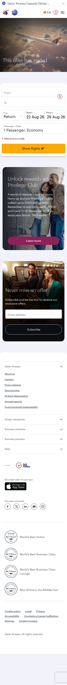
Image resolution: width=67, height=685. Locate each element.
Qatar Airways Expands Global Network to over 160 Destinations (29, 3)
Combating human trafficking (41, 616)
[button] (47, 12)
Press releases (13, 384)
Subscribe (33, 329)
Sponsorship (12, 390)
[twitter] (16, 506)
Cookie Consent (28, 620)
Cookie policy (13, 611)
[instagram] (43, 506)
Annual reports (13, 401)
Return (9, 116)
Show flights (31, 148)
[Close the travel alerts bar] (63, 3)
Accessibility (12, 616)
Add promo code (13, 138)
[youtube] (34, 506)
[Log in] (55, 12)
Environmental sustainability (21, 407)
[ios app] (33, 486)
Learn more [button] (33, 240)
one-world (14, 12)
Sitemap (9, 620)
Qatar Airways (6, 12)
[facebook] (8, 506)
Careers (9, 379)
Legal (28, 611)
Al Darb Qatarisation (16, 395)
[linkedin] (25, 506)
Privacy (40, 611)
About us (10, 373)
